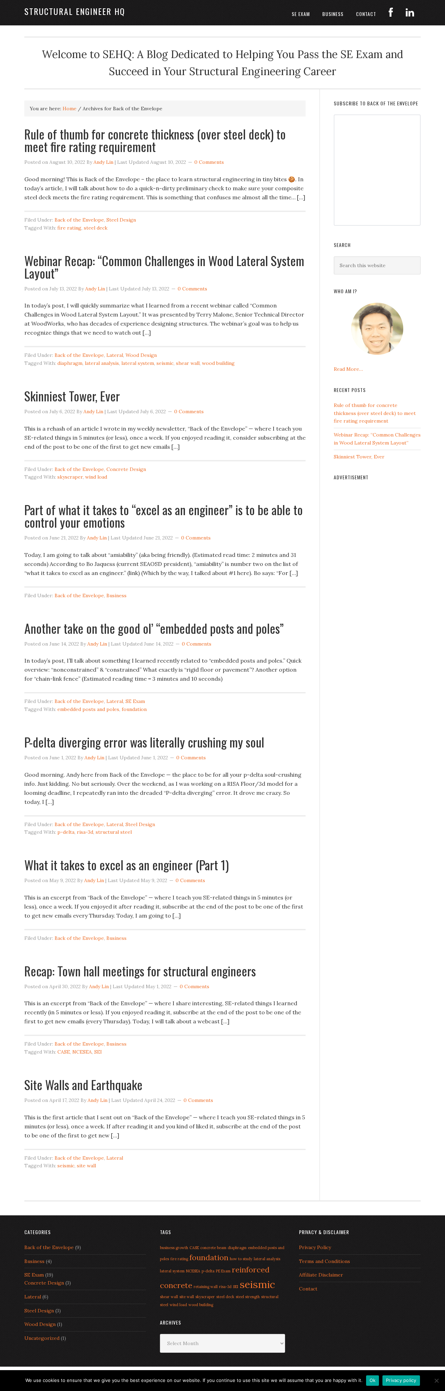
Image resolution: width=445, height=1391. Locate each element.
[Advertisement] (377, 593)
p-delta (65, 832)
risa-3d (85, 832)
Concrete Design (126, 469)
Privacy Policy (315, 1247)
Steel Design (121, 220)
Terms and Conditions (324, 1261)
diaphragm (69, 363)
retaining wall (206, 1286)
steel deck (95, 228)
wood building (218, 363)
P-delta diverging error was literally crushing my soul (144, 742)
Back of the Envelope (79, 220)
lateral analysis (102, 363)
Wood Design (141, 355)
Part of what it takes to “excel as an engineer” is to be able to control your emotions (163, 515)
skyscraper (70, 477)
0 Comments (209, 162)
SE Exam (135, 701)
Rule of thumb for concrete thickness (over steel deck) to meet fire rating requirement (155, 140)
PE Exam (223, 1271)
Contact (308, 1289)
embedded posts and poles (88, 709)
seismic (164, 363)
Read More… (348, 369)
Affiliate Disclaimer (321, 1275)
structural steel (114, 832)
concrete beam (213, 1247)
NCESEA (82, 1052)
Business (116, 595)
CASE (63, 1052)
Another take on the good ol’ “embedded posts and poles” (154, 628)
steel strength (248, 1296)
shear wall (188, 363)
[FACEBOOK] (390, 12)
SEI (98, 1052)
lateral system (137, 363)
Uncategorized (41, 1338)
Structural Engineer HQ (74, 11)
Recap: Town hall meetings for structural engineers (140, 970)
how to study (241, 1258)
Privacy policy (401, 1380)
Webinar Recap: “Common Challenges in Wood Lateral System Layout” (164, 266)
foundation (134, 709)
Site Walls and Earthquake (83, 1084)
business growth (174, 1247)
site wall (86, 1165)
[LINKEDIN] (410, 12)
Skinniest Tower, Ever (72, 395)
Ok (373, 1380)
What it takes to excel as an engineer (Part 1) (126, 864)
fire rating (69, 228)
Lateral (114, 355)
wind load (96, 477)
